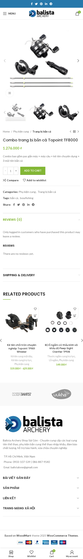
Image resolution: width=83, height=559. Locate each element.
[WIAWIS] (22, 394)
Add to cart (33, 170)
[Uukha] (61, 394)
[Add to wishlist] (35, 309)
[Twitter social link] (36, 3)
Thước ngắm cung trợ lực (61, 356)
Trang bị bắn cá (41, 131)
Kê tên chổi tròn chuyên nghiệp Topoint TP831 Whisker (21, 348)
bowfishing (26, 198)
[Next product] (78, 132)
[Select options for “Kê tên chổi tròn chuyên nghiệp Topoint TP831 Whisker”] (35, 315)
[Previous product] (70, 132)
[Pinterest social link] (41, 3)
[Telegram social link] (50, 3)
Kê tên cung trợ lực (21, 360)
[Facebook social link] (32, 3)
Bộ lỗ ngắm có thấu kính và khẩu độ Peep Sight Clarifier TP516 (61, 348)
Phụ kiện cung (21, 131)
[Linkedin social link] (46, 3)
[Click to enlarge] (10, 93)
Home (6, 131)
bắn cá (14, 198)
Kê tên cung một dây (21, 356)
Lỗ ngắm (53, 360)
